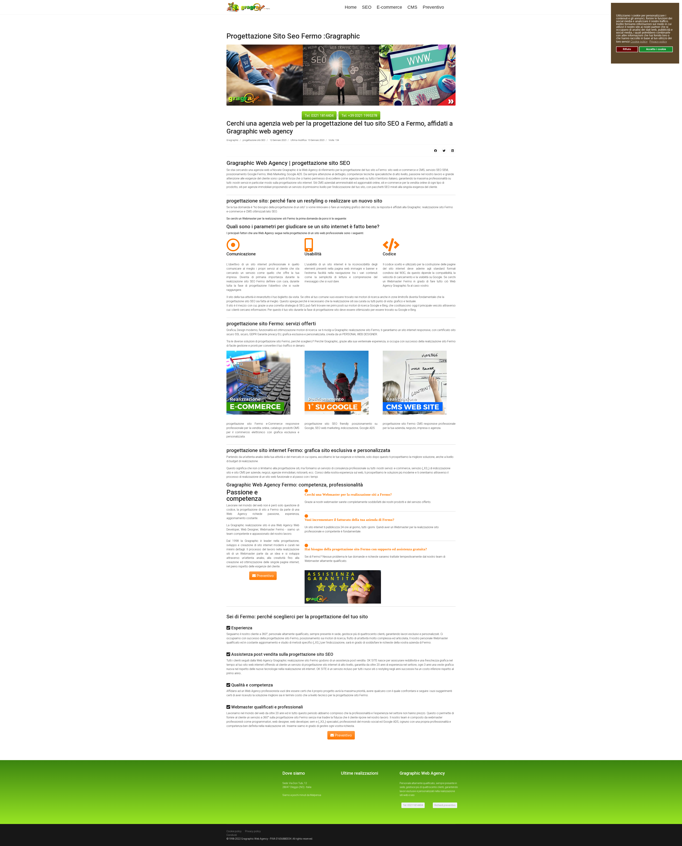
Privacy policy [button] (658, 41)
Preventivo (433, 7)
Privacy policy (253, 831)
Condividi (231, 835)
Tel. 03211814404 (413, 805)
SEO (366, 7)
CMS (412, 7)
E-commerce (389, 7)
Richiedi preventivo (445, 805)
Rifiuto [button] (627, 49)
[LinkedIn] (453, 151)
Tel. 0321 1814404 (319, 115)
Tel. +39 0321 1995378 (359, 115)
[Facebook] (435, 151)
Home (351, 7)
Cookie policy (234, 831)
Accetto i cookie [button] (656, 49)
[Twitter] (444, 151)
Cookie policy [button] (639, 41)
